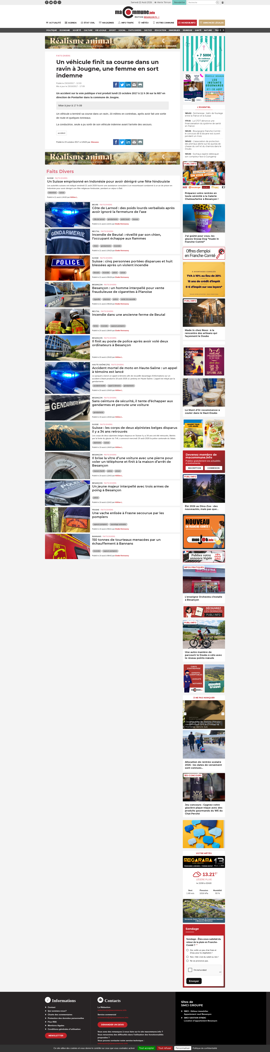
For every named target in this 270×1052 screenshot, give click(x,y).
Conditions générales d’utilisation (64, 1029)
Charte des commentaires (60, 1014)
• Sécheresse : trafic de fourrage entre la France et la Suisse (204, 114)
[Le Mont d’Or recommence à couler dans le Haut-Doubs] (204, 392)
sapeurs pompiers (118, 326)
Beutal (95, 231)
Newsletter (56, 1035)
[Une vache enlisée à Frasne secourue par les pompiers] (67, 519)
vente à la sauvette (128, 299)
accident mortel (99, 386)
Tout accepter (146, 1048)
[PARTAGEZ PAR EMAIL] (134, 85)
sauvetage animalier (118, 524)
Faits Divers (63, 55)
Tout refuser (164, 1048)
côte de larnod (99, 219)
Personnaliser (183, 1048)
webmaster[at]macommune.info (113, 1043)
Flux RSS (52, 1022)
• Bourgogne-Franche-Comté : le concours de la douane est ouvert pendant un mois (203, 133)
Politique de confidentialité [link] (205, 1048)
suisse (61, 193)
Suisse (50, 178)
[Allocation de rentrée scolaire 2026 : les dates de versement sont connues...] (204, 744)
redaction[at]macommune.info (112, 1010)
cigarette (97, 299)
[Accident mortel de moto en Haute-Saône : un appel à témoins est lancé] (67, 374)
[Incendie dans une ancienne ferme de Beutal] (67, 321)
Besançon (97, 285)
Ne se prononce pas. (199, 961)
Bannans (96, 536)
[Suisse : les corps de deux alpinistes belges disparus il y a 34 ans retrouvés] (67, 434)
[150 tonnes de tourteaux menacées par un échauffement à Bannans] (67, 546)
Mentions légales (56, 1025)
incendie (117, 246)
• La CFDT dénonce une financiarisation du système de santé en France (203, 123)
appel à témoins (114, 386)
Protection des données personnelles (66, 1018)
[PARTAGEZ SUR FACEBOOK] (116, 85)
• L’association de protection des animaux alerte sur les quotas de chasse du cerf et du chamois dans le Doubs (203, 145)
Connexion (213, 468)
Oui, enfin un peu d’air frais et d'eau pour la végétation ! (203, 951)
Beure (95, 205)
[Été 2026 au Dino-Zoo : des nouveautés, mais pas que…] (204, 488)
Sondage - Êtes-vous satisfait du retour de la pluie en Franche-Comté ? (203, 942)
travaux (135, 219)
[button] (217, 2)
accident (61, 133)
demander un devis (112, 1024)
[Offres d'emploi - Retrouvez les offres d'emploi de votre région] (204, 259)
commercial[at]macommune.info (113, 1017)
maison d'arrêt (99, 471)
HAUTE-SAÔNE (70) (101, 365)
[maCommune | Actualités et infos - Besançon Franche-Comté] (135, 12)
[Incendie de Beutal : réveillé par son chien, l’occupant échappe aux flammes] (67, 241)
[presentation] (185, 713)
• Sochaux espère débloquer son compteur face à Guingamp (202, 155)
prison (117, 471)
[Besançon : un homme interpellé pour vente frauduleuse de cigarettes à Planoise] (67, 294)
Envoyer (194, 981)
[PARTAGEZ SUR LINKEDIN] (128, 85)
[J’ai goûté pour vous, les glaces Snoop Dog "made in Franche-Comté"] (204, 218)
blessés (96, 273)
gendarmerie (113, 219)
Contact (51, 1007)
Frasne (95, 510)
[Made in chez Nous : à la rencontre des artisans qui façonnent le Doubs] (204, 312)
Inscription (194, 468)
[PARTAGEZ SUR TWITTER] (122, 85)
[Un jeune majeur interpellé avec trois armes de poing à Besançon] (67, 493)
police (114, 273)
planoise (106, 299)
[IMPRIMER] (140, 85)
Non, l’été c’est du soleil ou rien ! (204, 957)
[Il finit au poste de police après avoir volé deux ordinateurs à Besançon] (67, 348)
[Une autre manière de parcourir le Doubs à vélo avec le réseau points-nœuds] (204, 634)
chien (96, 246)
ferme (96, 326)
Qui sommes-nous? (57, 1011)
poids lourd (125, 219)
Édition (139, 17)
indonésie (52, 193)
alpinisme (97, 443)
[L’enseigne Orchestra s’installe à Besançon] (204, 579)
